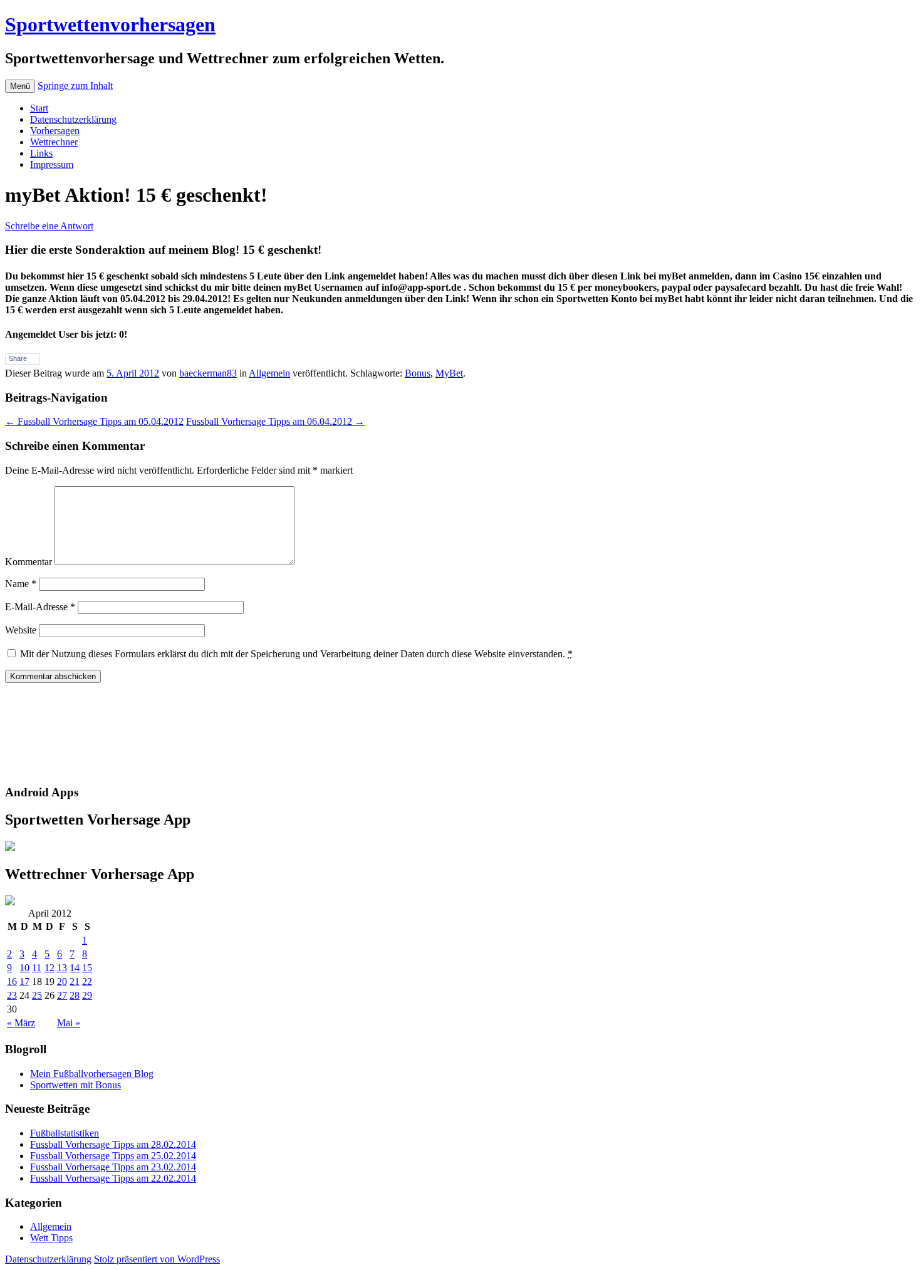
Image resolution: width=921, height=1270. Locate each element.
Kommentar (28, 561)
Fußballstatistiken (64, 1133)
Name (20, 583)
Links (41, 153)
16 (12, 981)
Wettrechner (54, 142)
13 (62, 967)
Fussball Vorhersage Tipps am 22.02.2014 (113, 1178)
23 (12, 995)
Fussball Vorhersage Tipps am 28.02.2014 (113, 1144)
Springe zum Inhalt (75, 85)
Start (39, 108)
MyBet (449, 373)
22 (87, 981)
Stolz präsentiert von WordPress (157, 1259)
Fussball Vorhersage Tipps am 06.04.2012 (275, 421)
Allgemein (269, 373)
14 (75, 967)
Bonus (417, 373)
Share (18, 358)
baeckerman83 (208, 373)
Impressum (51, 164)
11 (36, 967)
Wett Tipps (51, 1237)
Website (20, 630)
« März (21, 1023)
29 (87, 995)
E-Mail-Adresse (40, 606)
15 (87, 967)
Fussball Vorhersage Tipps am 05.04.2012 (94, 421)
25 (37, 995)
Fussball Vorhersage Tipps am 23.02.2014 (113, 1167)
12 (49, 967)
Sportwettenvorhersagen (110, 24)
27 (62, 995)
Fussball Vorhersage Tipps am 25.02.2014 (113, 1155)
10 (24, 967)
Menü (20, 86)
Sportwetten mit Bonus (75, 1085)
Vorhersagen (55, 130)
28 (75, 995)
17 (24, 981)
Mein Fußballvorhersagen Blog (92, 1073)
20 (62, 981)
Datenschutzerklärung (73, 119)
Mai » (68, 1023)
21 (75, 981)
